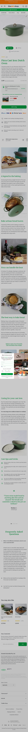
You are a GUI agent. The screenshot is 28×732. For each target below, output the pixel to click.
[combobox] (2, 366)
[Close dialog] (27, 353)
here (7, 377)
